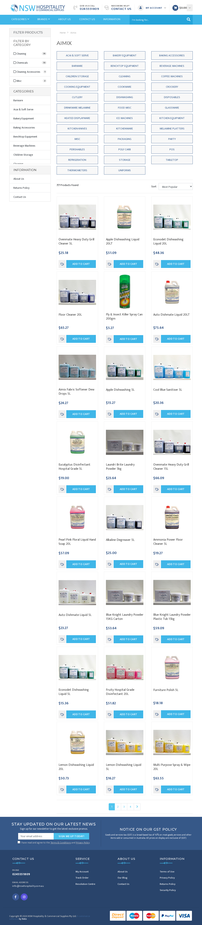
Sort (153, 186)
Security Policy (168, 890)
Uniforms (124, 170)
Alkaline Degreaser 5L (120, 540)
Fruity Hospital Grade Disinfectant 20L (120, 692)
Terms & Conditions (60, 842)
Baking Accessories (24, 127)
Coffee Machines (172, 76)
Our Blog (122, 878)
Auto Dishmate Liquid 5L (75, 615)
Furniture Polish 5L (165, 690)
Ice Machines (124, 118)
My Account (82, 871)
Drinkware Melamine (77, 107)
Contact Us (121, 9)
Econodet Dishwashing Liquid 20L (168, 241)
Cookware (124, 87)
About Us (64, 19)
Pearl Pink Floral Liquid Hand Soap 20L (77, 542)
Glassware (172, 107)
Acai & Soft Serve (23, 109)
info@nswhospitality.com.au (28, 886)
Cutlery (77, 97)
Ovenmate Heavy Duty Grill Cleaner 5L (76, 241)
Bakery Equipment (23, 118)
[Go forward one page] (137, 806)
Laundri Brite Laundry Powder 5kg (120, 466)
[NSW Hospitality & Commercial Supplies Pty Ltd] (37, 7)
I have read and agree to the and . (55, 842)
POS (172, 149)
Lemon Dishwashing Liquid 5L (123, 767)
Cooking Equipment (77, 87)
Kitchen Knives (77, 128)
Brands (42, 19)
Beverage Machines (24, 145)
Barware (18, 100)
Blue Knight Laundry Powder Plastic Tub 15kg (172, 617)
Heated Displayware (77, 118)
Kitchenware (124, 128)
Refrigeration (77, 160)
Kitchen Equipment (172, 118)
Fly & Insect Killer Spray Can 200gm (124, 316)
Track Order (82, 878)
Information (112, 19)
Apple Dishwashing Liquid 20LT (122, 241)
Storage (124, 160)
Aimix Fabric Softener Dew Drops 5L (76, 391)
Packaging (124, 139)
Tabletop (172, 160)
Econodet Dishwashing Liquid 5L (74, 692)
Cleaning (124, 76)
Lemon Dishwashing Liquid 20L (76, 767)
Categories (19, 19)
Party (172, 139)
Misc (77, 139)
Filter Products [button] (28, 32)
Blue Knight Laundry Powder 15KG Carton (124, 617)
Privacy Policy (83, 842)
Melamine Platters (172, 128)
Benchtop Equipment (25, 136)
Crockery (172, 87)
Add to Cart (81, 264)
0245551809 (89, 9)
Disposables (172, 97)
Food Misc (124, 107)
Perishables (77, 149)
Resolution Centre (85, 884)
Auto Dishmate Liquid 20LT (171, 314)
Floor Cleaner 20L (70, 314)
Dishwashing (124, 97)
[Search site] (188, 20)
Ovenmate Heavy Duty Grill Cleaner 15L (171, 466)
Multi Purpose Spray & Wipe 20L (171, 767)
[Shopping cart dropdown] (190, 7)
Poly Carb (124, 149)
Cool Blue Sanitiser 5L (167, 389)
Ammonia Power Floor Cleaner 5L (168, 542)
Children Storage (23, 154)
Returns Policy (21, 188)
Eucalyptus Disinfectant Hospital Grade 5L (74, 466)
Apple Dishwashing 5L (120, 389)
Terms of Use (167, 871)
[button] (153, 8)
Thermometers (77, 170)
